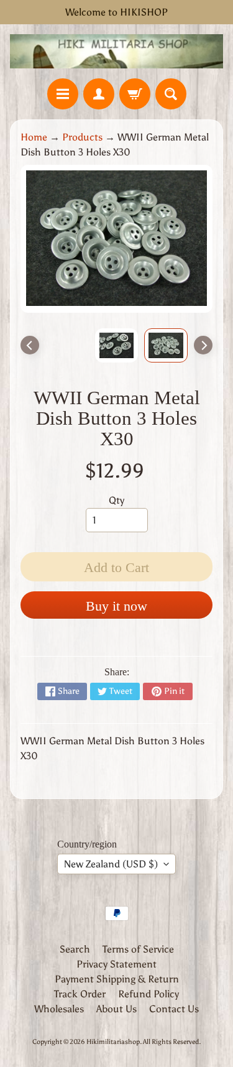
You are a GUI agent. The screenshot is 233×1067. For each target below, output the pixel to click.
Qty (116, 500)
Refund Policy (148, 994)
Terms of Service (138, 949)
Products (82, 137)
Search (75, 949)
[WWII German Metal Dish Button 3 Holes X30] (166, 345)
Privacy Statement (116, 964)
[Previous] (30, 345)
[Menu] (62, 93)
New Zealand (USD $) (111, 864)
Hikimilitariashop (113, 1041)
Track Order (80, 994)
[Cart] (134, 93)
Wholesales (59, 1009)
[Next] (203, 345)
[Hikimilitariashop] (116, 51)
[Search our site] (170, 93)
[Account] (98, 93)
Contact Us (174, 1009)
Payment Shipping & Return (117, 979)
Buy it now (116, 606)
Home (34, 137)
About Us (116, 1009)
